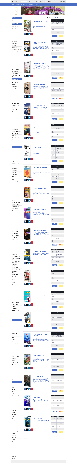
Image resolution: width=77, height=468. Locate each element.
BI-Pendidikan (14, 41)
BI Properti (14, 28)
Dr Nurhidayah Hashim (16, 215)
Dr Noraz (13, 210)
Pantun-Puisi (14, 55)
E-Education (14, 47)
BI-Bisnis (13, 30)
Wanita (13, 458)
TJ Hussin (14, 306)
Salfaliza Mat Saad (15, 296)
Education (14, 331)
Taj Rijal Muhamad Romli (16, 141)
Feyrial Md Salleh (15, 233)
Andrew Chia (14, 90)
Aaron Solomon (15, 82)
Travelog (13, 452)
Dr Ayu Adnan (14, 176)
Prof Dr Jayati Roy (15, 129)
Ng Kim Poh (14, 125)
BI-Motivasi (14, 37)
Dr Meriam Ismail (15, 198)
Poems (13, 360)
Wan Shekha (14, 143)
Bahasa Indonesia (15, 26)
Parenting (14, 358)
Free (26, 4)
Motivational (14, 354)
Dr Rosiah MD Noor (15, 222)
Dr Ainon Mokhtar (15, 170)
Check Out (60, 17)
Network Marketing (15, 356)
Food (13, 337)
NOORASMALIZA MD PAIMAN (15, 265)
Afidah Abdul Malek (15, 86)
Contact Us (41, 1)
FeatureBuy (18, 4)
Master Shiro (14, 254)
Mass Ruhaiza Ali (15, 252)
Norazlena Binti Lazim (16, 269)
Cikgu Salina (14, 161)
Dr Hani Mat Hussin (15, 183)
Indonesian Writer (15, 51)
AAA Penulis (14, 149)
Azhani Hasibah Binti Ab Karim (16, 156)
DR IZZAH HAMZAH (15, 191)
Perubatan (14, 439)
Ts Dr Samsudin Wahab (16, 310)
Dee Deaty (14, 166)
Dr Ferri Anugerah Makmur (15, 179)
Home (36, 1)
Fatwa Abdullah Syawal (16, 231)
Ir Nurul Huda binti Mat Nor (16, 116)
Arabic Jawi (14, 391)
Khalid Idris (14, 250)
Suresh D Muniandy (15, 304)
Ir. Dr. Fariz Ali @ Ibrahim (16, 243)
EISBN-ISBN (14, 397)
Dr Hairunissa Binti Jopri (16, 181)
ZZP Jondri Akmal (15, 65)
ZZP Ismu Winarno (15, 63)
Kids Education (14, 345)
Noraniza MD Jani (15, 267)
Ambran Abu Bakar (15, 88)
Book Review (50, 1)
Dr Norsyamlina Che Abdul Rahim (15, 213)
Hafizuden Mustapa (15, 235)
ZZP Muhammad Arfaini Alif (16, 76)
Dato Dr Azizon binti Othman (15, 164)
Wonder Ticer (14, 314)
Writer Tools (14, 379)
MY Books (14, 20)
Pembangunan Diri (15, 435)
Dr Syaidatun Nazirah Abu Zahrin (16, 224)
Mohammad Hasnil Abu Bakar (16, 259)
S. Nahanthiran (14, 135)
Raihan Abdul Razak (15, 284)
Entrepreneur (14, 333)
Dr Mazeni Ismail (15, 196)
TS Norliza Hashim (15, 312)
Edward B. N (14, 111)
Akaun (13, 385)
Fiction (13, 335)
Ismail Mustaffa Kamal (16, 245)
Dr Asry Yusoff (14, 174)
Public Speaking (15, 362)
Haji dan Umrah (15, 399)
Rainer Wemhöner (15, 133)
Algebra (13, 387)
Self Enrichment (15, 368)
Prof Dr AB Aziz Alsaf (15, 276)
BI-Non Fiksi (14, 39)
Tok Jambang (14, 308)
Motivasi (13, 422)
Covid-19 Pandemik (15, 395)
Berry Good (14, 92)
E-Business (14, 45)
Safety (13, 366)
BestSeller (23, 4)
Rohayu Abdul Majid (15, 286)
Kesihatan (14, 412)
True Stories (14, 377)
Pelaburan (14, 433)
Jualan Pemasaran (15, 406)
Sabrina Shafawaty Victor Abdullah (16, 293)
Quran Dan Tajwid (15, 443)
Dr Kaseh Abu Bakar (15, 101)
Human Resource (15, 341)
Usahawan (14, 456)
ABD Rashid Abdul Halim (16, 151)
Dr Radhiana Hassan (15, 103)
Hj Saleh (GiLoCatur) (15, 239)
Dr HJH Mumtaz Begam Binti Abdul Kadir (16, 189)
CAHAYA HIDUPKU (15, 159)
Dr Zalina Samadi (15, 109)
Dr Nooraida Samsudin (16, 204)
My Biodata (37, 4)
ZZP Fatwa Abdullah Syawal (15, 58)
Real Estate (14, 364)
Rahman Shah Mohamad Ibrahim (16, 282)
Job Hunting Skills (15, 343)
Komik (13, 416)
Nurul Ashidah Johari (15, 274)
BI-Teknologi (14, 43)
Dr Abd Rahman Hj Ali (16, 168)
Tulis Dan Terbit (15, 454)
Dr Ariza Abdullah (15, 172)
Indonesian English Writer (16, 49)
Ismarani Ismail (15, 118)
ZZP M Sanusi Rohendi (16, 69)
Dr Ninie (13, 200)
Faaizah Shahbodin (15, 227)
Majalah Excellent (15, 53)
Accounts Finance (15, 322)
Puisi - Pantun (14, 441)
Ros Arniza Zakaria (15, 288)
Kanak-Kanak (14, 408)
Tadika (13, 447)
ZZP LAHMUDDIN (15, 67)
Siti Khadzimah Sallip (15, 137)
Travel (13, 375)
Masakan (13, 418)
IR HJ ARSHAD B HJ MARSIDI (16, 241)
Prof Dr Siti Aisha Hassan (16, 131)
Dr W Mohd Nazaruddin (16, 105)
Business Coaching (15, 327)
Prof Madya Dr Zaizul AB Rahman (16, 279)
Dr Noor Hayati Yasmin (16, 202)
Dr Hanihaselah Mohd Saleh (16, 186)
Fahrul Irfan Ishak (15, 229)
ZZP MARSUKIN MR (15, 71)
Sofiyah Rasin (14, 298)
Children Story (14, 329)
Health (13, 339)
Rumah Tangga (15, 445)
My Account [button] (62, 1)
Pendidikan (14, 437)
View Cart (56, 17)
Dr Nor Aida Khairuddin (16, 208)
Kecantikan (14, 410)
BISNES (13, 393)
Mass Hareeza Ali (15, 120)
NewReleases (31, 4)
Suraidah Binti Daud (15, 302)
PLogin (45, 1)
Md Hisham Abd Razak (16, 256)
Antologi (13, 389)
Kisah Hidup (14, 414)
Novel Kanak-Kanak (15, 429)
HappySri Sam (14, 113)
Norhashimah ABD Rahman (15, 272)
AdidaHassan (14, 84)
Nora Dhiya (14, 127)
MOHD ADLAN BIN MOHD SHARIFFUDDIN (16, 262)
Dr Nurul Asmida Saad (16, 217)
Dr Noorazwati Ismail (15, 206)
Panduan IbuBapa (15, 431)
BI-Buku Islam (14, 32)
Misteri (13, 420)
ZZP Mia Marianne (15, 73)
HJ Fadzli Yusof (14, 237)
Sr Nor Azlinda (14, 300)
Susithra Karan (14, 139)
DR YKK (13, 107)
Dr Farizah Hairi (14, 99)
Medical (13, 352)
